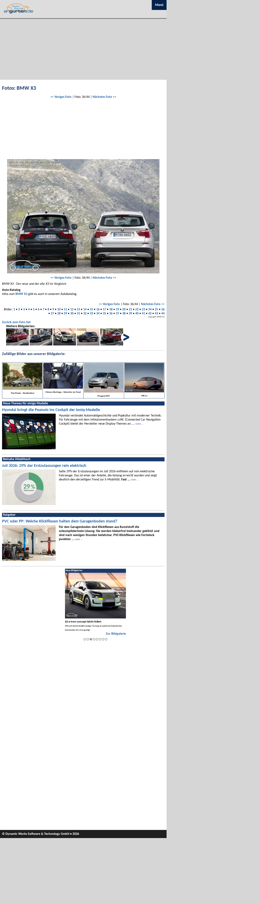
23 (143, 309)
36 (111, 313)
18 (111, 309)
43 (156, 313)
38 (124, 313)
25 (156, 309)
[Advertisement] (83, 49)
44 (163, 313)
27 (52, 313)
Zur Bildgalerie (116, 633)
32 (85, 313)
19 (117, 309)
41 (143, 313)
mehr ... (139, 424)
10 (59, 309)
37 (117, 313)
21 (130, 309)
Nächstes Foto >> (104, 97)
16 (98, 309)
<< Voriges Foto (61, 97)
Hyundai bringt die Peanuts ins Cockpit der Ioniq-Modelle (51, 410)
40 (137, 313)
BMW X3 (21, 294)
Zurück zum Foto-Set (16, 322)
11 (65, 309)
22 (137, 309)
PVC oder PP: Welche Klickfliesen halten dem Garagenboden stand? (59, 521)
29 (65, 313)
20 (124, 309)
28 (59, 313)
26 (163, 309)
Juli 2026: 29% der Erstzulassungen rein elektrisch (44, 466)
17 (104, 309)
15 (91, 309)
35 (104, 313)
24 (150, 309)
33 (91, 313)
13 (78, 309)
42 (150, 313)
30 (72, 313)
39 (130, 313)
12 (72, 309)
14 (85, 309)
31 (78, 313)
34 (98, 313)
